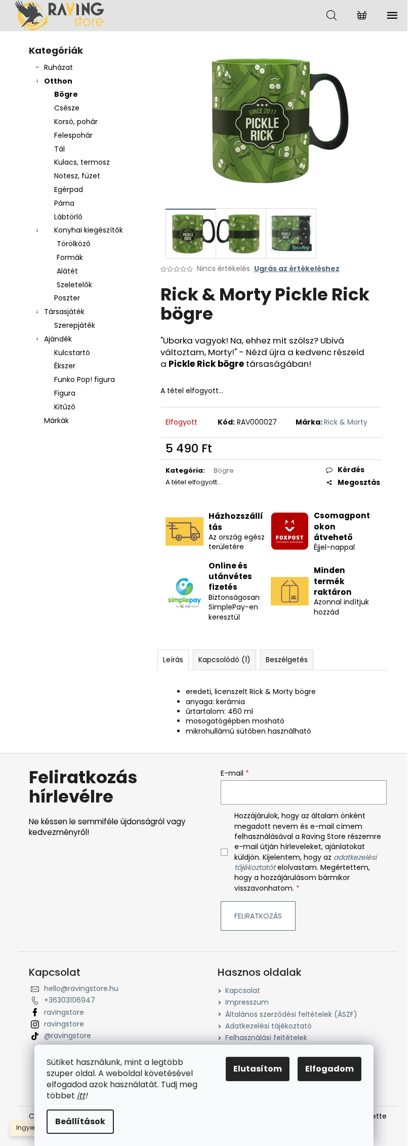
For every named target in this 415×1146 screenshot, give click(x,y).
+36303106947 (69, 1000)
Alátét (67, 271)
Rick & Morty (345, 422)
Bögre (66, 94)
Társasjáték (64, 312)
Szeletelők (74, 285)
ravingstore (64, 1012)
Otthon (58, 81)
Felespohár (73, 135)
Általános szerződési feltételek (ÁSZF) (291, 1014)
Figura (64, 393)
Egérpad (68, 189)
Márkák (56, 420)
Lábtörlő (68, 217)
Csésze (66, 108)
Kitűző (64, 407)
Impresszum (247, 1002)
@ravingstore (67, 1035)
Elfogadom (329, 1069)
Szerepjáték (74, 325)
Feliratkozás (258, 916)
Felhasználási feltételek (266, 1038)
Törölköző (74, 244)
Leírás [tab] (173, 660)
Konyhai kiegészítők (88, 230)
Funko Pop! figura (84, 379)
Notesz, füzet (77, 176)
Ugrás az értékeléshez (297, 269)
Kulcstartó (72, 353)
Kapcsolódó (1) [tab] (224, 660)
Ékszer (64, 366)
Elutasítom (257, 1069)
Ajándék (58, 339)
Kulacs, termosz (82, 162)
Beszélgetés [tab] (287, 660)
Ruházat (58, 67)
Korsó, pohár (76, 122)
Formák (70, 257)
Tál (59, 149)
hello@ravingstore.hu (81, 988)
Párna (64, 203)
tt (82, 1095)
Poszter (67, 298)
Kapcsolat (242, 990)
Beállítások (80, 1121)
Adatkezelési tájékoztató (268, 1026)
